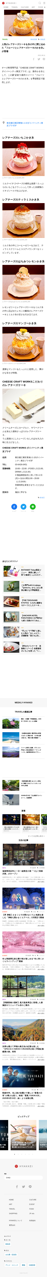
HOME (6, 7)
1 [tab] (14, 1154)
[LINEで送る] (44, 59)
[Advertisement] (23, 537)
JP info (31, 1213)
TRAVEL (15, 7)
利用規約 (32, 1220)
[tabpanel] (23, 1135)
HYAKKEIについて (15, 1220)
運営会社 (12, 1225)
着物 (23, 1265)
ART (33, 7)
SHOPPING (13, 1213)
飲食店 (8, 1244)
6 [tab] (32, 1154)
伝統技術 (32, 1265)
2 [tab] (18, 1154)
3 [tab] (21, 1154)
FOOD (40, 7)
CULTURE (25, 7)
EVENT (32, 1204)
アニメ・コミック (12, 1265)
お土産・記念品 (11, 1254)
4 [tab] (25, 1154)
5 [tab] (29, 1154)
